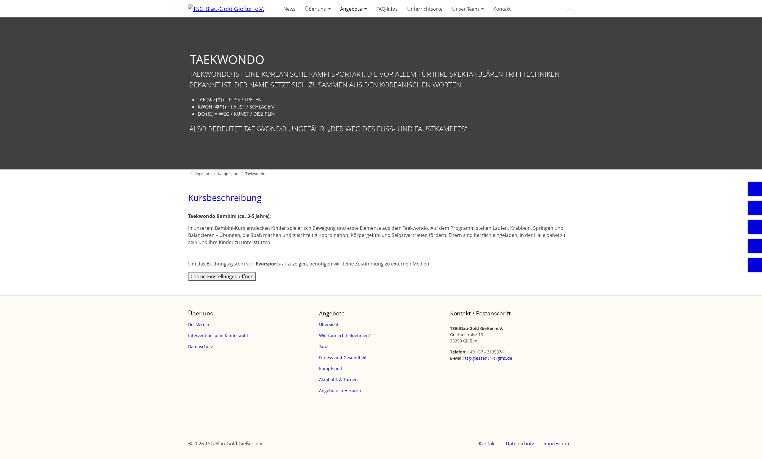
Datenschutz (520, 443)
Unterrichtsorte (425, 9)
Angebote (351, 9)
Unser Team (466, 9)
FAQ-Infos (387, 9)
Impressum (556, 443)
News (289, 9)
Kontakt (502, 9)
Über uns (316, 9)
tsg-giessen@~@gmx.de (488, 358)
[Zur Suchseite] (570, 10)
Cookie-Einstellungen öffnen (222, 276)
